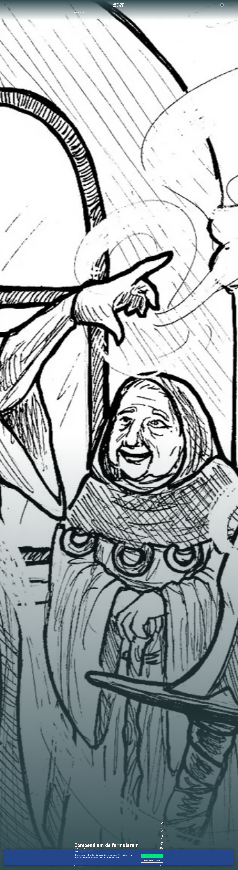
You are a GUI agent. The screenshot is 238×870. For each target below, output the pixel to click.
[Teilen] (161, 843)
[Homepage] (119, 5)
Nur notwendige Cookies (152, 861)
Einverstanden (152, 856)
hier (117, 857)
